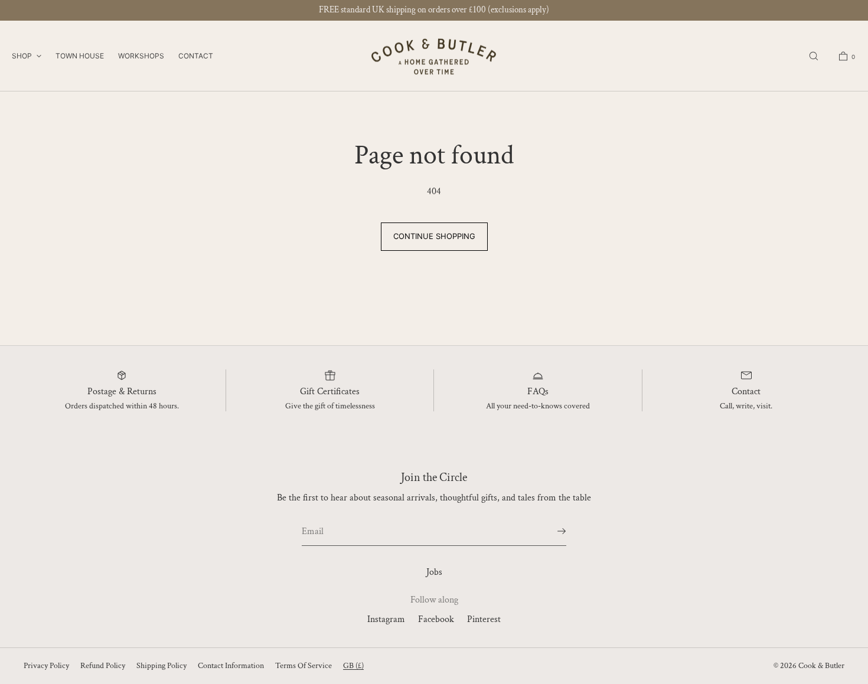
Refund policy (102, 665)
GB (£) (353, 665)
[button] (814, 56)
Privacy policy (46, 665)
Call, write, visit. (746, 406)
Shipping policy (161, 665)
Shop (22, 55)
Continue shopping (434, 236)
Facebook (436, 619)
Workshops (141, 55)
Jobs (434, 572)
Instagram (386, 619)
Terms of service (303, 665)
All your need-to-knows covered (538, 406)
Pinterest (484, 619)
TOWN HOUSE (80, 55)
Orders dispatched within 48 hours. (122, 406)
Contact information (231, 665)
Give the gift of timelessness (330, 406)
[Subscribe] (551, 531)
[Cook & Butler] (434, 56)
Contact (195, 55)
